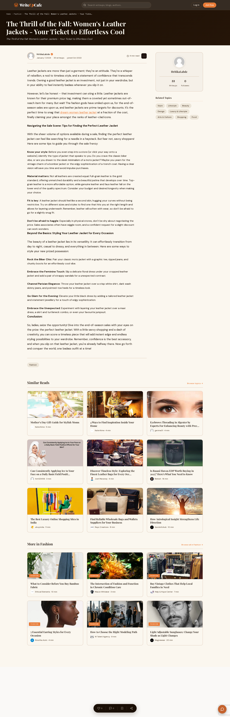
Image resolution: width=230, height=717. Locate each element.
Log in (196, 5)
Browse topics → (195, 383)
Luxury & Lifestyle (178, 111)
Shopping (181, 117)
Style (160, 105)
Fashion (17, 14)
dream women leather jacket (78, 112)
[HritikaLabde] (30, 56)
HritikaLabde (43, 54)
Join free (209, 5)
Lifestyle (172, 105)
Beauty (185, 105)
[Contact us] (222, 709)
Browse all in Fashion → (192, 544)
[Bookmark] (122, 708)
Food (194, 117)
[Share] (131, 708)
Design (161, 111)
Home (8, 14)
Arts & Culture (165, 117)
